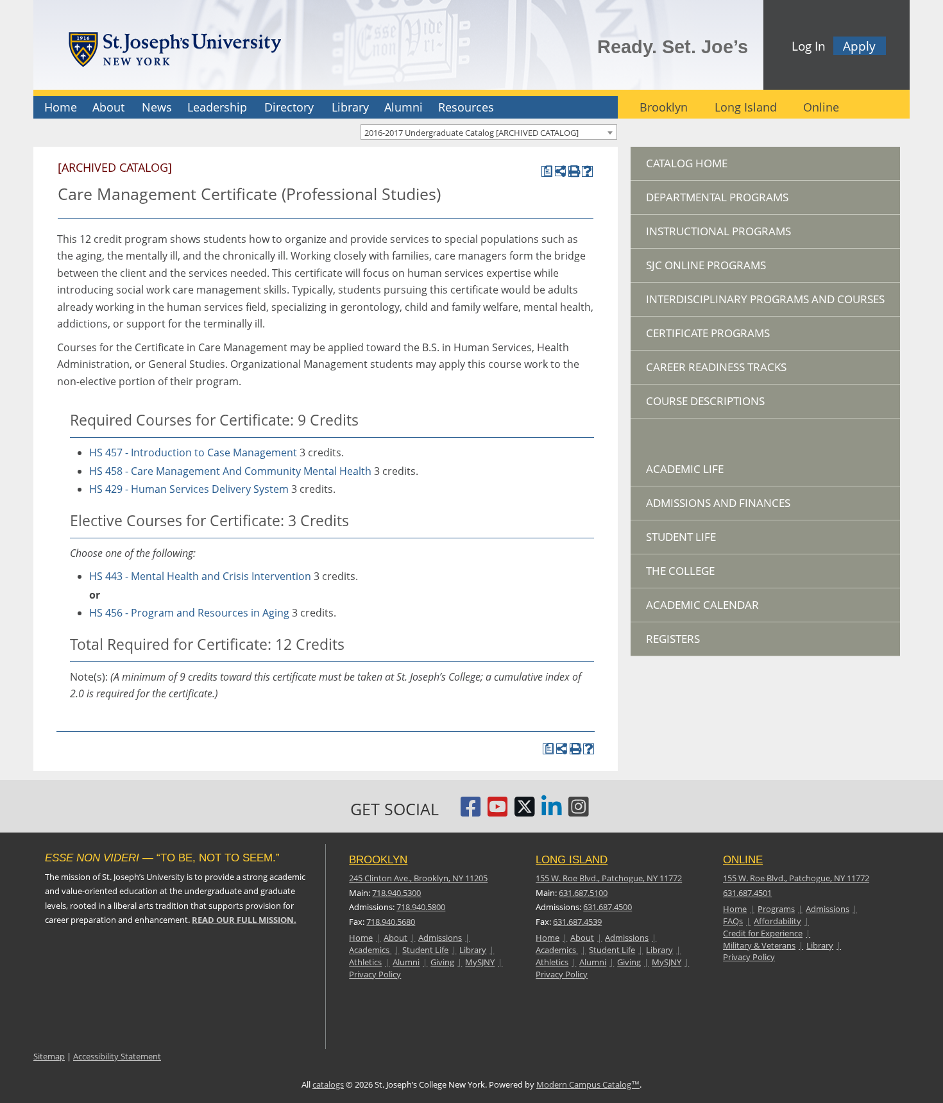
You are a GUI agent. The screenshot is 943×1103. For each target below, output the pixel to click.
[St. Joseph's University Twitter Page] (524, 812)
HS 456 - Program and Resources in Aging (189, 613)
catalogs (328, 1084)
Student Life (681, 536)
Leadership (217, 107)
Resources (466, 107)
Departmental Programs (717, 197)
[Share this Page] (560, 171)
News (157, 107)
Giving (442, 962)
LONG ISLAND (571, 860)
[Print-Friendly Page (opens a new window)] (573, 171)
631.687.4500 (607, 907)
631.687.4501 (747, 893)
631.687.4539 (577, 921)
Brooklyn (664, 107)
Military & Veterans (759, 945)
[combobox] (489, 132)
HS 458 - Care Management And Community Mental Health (230, 471)
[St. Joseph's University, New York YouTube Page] (498, 812)
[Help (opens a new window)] (587, 171)
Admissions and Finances (718, 502)
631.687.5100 (583, 893)
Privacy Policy (375, 974)
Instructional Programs (718, 231)
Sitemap (49, 1056)
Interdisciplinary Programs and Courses (765, 299)
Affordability (777, 921)
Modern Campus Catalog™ (588, 1084)
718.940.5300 (396, 893)
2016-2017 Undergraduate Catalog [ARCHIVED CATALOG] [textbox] (471, 132)
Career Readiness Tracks (716, 367)
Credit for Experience (763, 933)
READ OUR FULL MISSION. (244, 919)
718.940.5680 (390, 921)
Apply (859, 45)
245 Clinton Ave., (418, 878)
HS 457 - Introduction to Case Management (193, 452)
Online (821, 107)
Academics (370, 950)
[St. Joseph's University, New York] (174, 47)
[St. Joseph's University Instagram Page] (578, 812)
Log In (809, 45)
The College (680, 570)
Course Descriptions (705, 401)
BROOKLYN (378, 860)
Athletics (365, 962)
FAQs (733, 921)
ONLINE (743, 860)
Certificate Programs (708, 333)
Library (350, 107)
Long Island (746, 107)
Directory (289, 107)
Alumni (403, 107)
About (108, 107)
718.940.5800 (420, 907)
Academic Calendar (702, 604)
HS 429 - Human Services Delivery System (189, 489)
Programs (776, 909)
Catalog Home (686, 163)
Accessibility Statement (117, 1056)
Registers (673, 638)
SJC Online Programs (706, 265)
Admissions (440, 937)
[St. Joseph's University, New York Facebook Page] (471, 812)
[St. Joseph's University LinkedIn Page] (551, 812)
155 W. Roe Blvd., (609, 878)
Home (60, 107)
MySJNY (480, 962)
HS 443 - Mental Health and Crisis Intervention (200, 576)
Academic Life (685, 468)
